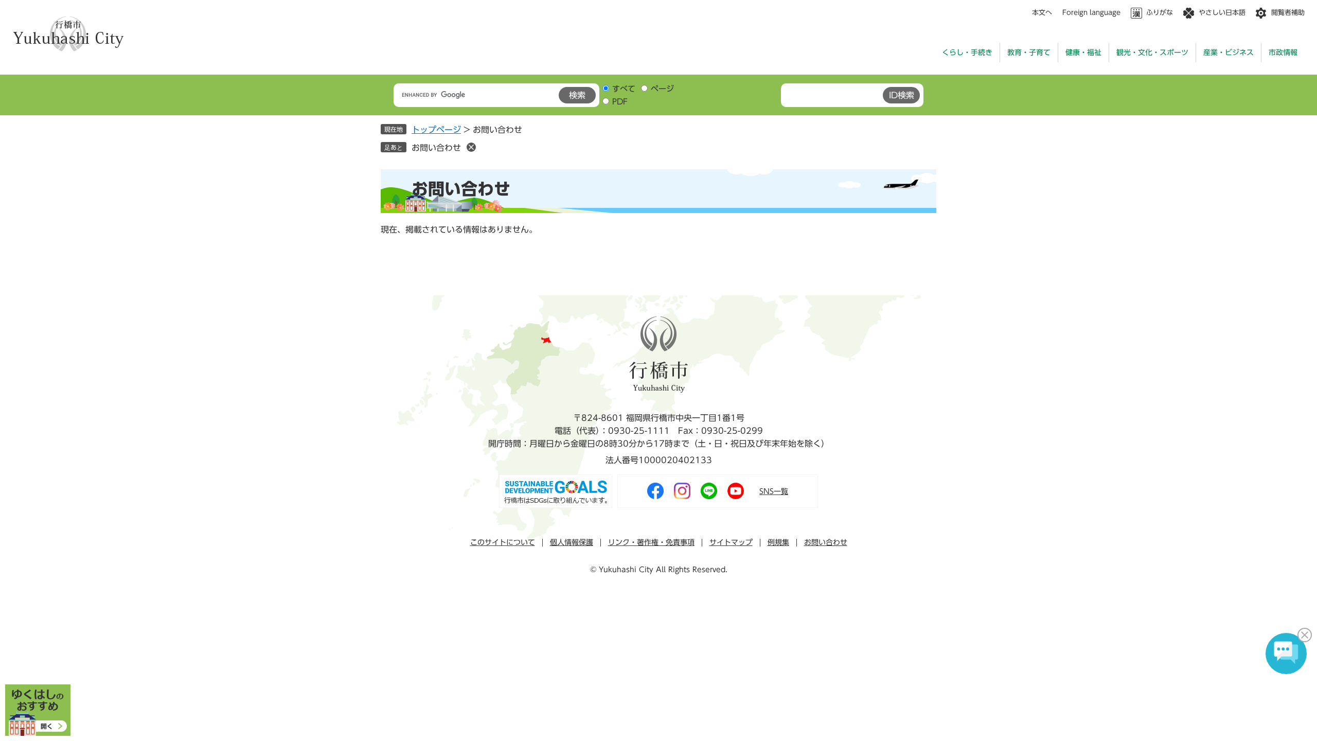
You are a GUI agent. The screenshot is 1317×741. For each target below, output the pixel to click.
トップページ (436, 130)
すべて (623, 89)
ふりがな (1159, 12)
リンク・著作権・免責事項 (651, 542)
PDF (620, 101)
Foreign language (1091, 12)
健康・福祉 (1083, 52)
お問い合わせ (436, 148)
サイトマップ (731, 542)
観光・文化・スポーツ (1152, 52)
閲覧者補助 (1288, 12)
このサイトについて (502, 542)
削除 (471, 147)
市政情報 (1283, 52)
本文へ (1042, 12)
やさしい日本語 (1222, 12)
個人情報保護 (571, 542)
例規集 (778, 542)
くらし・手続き (967, 52)
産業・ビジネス (1228, 52)
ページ (662, 89)
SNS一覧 (773, 491)
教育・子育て (1029, 52)
